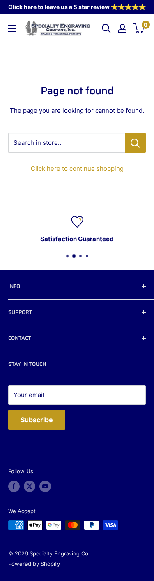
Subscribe (37, 420)
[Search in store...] (135, 143)
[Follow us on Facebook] (14, 486)
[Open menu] (12, 28)
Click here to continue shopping (77, 168)
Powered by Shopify (34, 563)
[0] (139, 28)
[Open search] (106, 28)
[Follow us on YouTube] (45, 486)
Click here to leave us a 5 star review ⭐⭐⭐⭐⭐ (77, 6)
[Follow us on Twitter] (29, 486)
